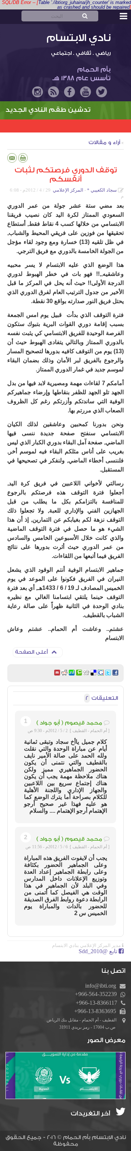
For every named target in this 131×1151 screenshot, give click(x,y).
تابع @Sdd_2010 (98, 951)
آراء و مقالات (104, 142)
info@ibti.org (100, 986)
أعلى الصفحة (31, 652)
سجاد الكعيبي (104, 190)
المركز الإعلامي (68, 190)
